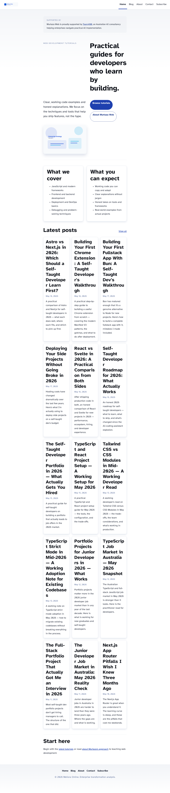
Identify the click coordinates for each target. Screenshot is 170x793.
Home (123, 4)
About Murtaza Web (103, 115)
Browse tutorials (101, 103)
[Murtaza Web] (10, 4)
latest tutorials (66, 749)
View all (123, 231)
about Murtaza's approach (95, 749)
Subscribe (161, 4)
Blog (131, 4)
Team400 (87, 24)
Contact (149, 4)
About (139, 4)
